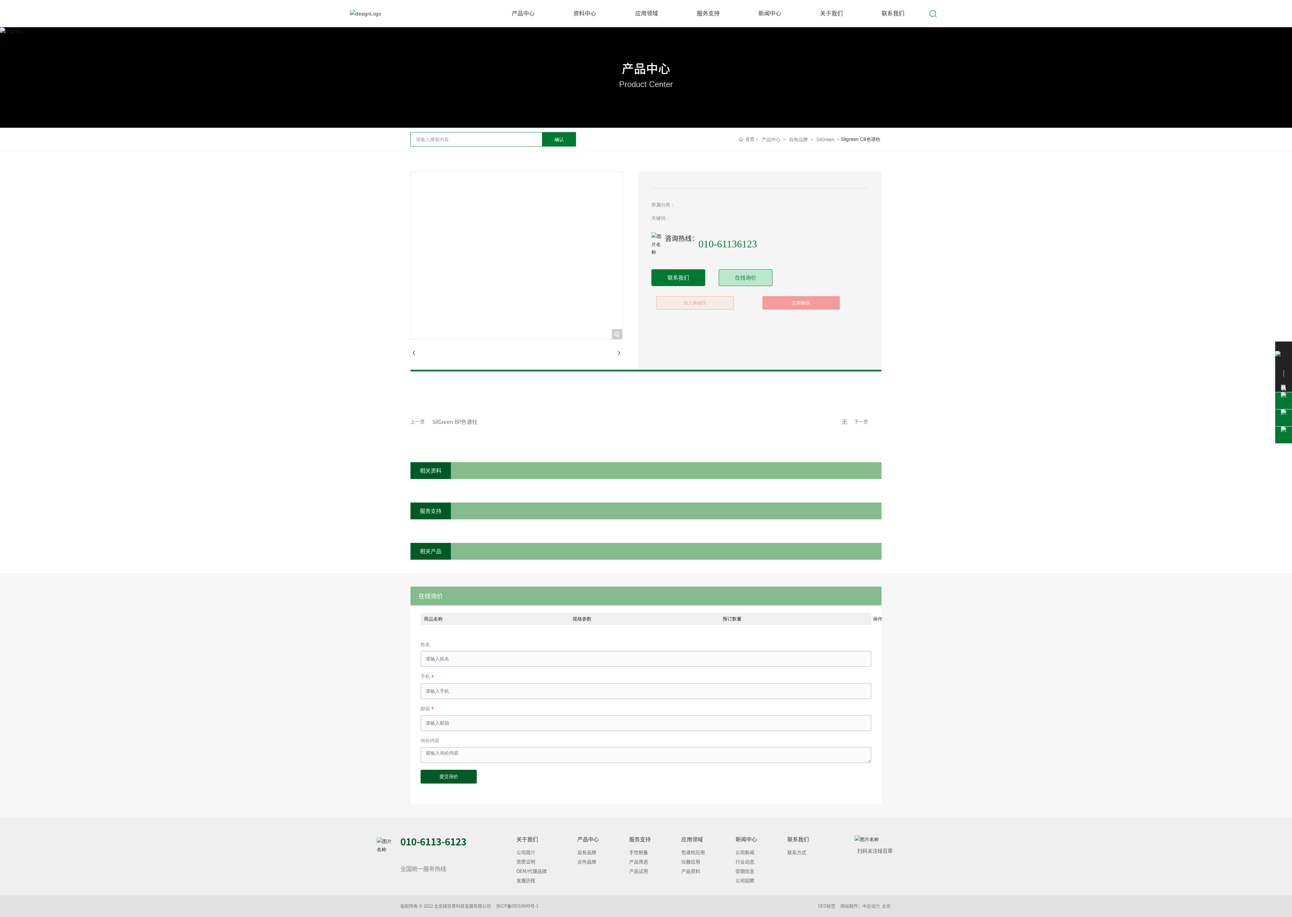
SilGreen (825, 139)
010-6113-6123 (433, 841)
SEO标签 (826, 906)
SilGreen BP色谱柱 (454, 422)
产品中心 (646, 69)
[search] (933, 13)
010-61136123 (727, 243)
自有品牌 (798, 139)
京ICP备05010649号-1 (517, 906)
